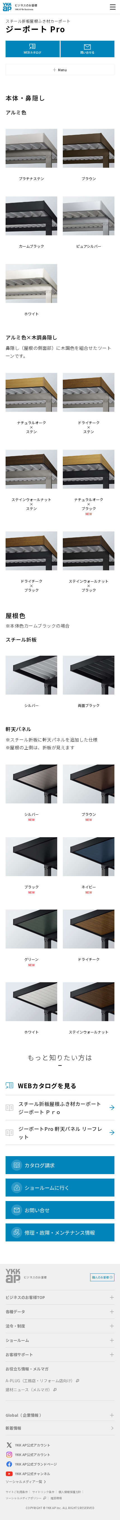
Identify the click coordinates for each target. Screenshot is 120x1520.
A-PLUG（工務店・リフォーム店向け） (40, 1380)
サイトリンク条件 (43, 1492)
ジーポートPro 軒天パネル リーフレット (60, 1132)
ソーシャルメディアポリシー (24, 1498)
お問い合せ (37, 1210)
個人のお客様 (100, 1277)
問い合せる (87, 52)
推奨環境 (56, 1498)
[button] (33, 49)
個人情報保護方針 (70, 1492)
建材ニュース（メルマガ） (29, 1389)
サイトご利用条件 (17, 1492)
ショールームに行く (47, 1187)
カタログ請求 (40, 1165)
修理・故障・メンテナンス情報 (60, 1232)
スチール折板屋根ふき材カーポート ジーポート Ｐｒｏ (62, 1107)
